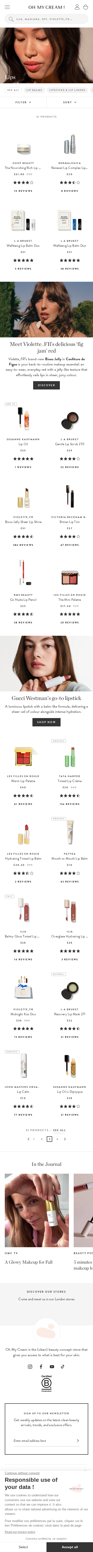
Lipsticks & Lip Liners (67, 90)
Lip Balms (34, 90)
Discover (46, 385)
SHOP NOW (46, 722)
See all (13, 90)
